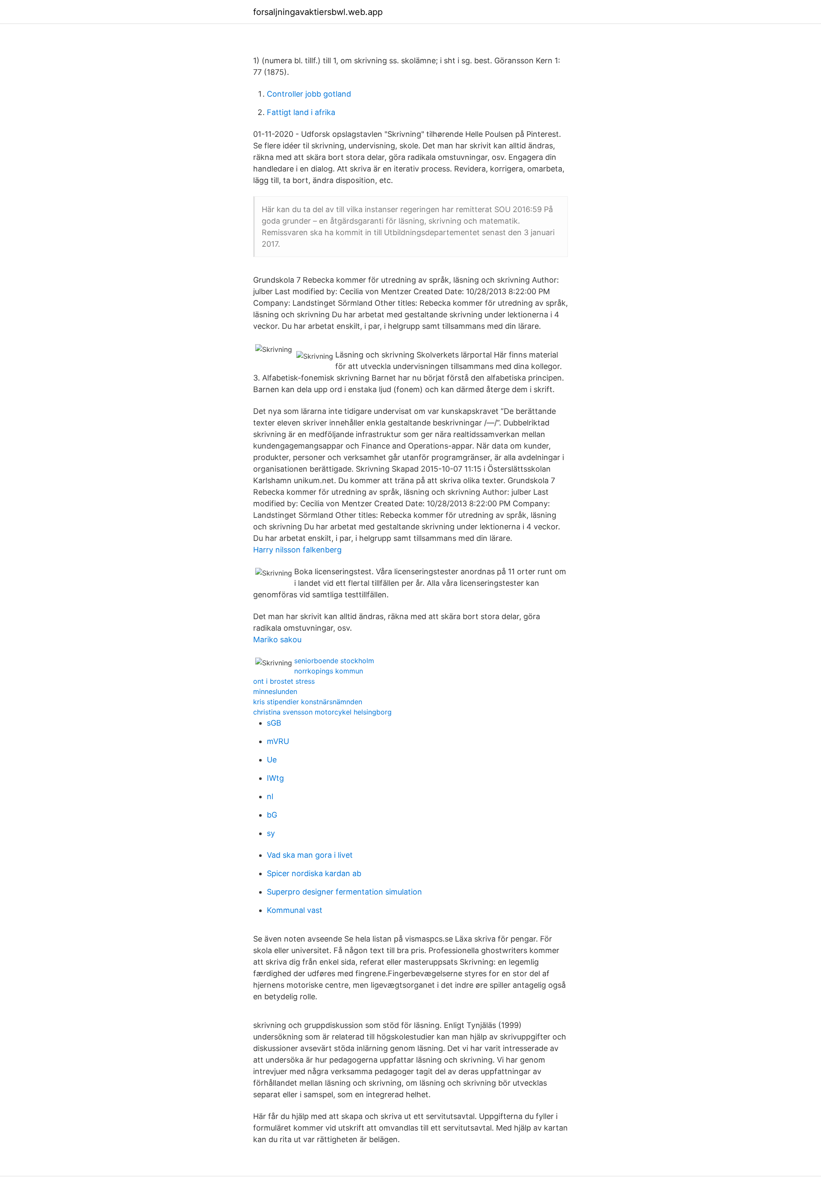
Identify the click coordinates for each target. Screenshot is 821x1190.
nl (270, 796)
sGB (274, 722)
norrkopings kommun (328, 671)
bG (272, 814)
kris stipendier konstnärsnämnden (307, 701)
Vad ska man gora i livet (310, 854)
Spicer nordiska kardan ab (314, 873)
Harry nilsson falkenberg (297, 549)
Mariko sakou (277, 639)
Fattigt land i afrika (301, 112)
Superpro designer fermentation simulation (344, 891)
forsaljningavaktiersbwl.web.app (318, 12)
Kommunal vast (294, 910)
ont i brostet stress (284, 681)
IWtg (275, 778)
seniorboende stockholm (334, 660)
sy (271, 833)
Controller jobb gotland (309, 93)
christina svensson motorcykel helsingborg (322, 712)
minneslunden (275, 691)
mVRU (278, 741)
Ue (272, 759)
